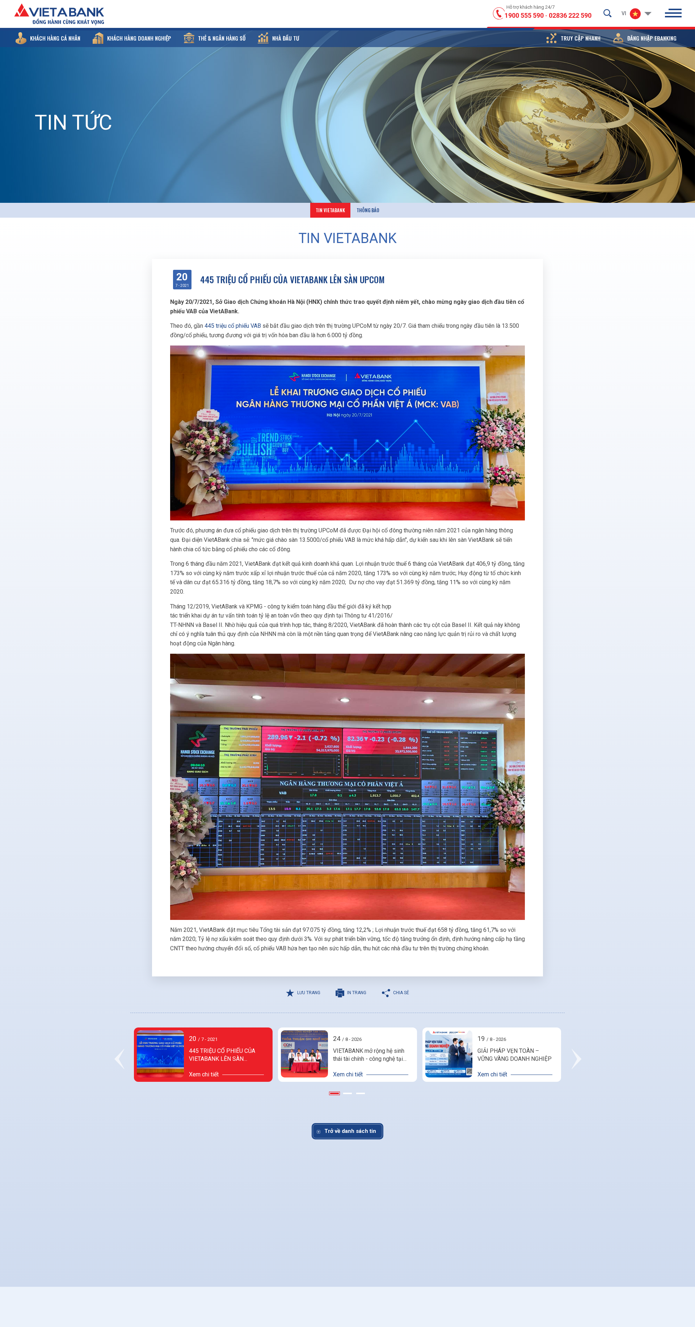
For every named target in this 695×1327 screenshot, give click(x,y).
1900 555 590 (524, 15)
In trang (356, 992)
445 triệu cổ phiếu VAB (233, 325)
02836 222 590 (570, 15)
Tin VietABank (330, 210)
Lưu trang (308, 992)
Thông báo (368, 210)
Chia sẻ (401, 992)
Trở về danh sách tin (350, 1131)
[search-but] (607, 13)
